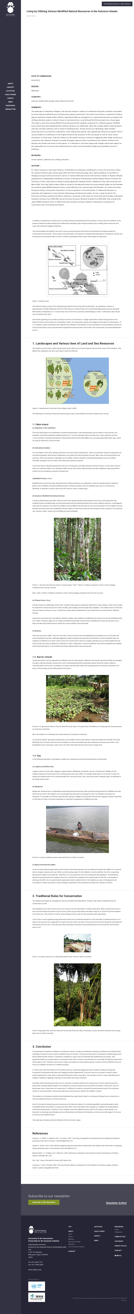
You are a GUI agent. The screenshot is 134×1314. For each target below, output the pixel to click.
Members (71, 1239)
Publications (118, 1232)
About (70, 1234)
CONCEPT (10, 87)
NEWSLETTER (10, 109)
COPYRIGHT (119, 1241)
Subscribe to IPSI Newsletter (43, 1202)
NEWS (10, 102)
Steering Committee (74, 1241)
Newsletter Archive (116, 1203)
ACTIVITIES (10, 91)
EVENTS (10, 98)
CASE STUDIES (10, 95)
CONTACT (118, 1250)
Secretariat (71, 1244)
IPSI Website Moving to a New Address (117, 4)
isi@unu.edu (37, 1270)
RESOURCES (10, 106)
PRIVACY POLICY (121, 1246)
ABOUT (10, 84)
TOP (69, 1226)
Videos (117, 1229)
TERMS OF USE (120, 1236)
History (70, 1236)
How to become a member (76, 1246)
